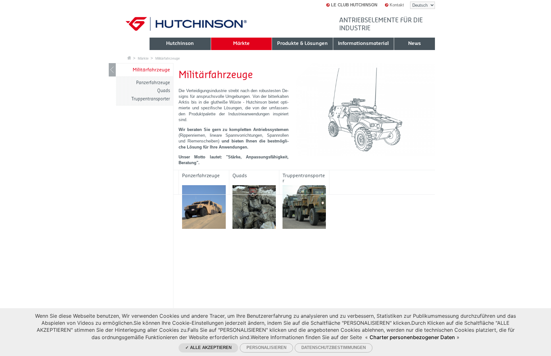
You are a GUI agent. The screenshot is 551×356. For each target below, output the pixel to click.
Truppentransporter (150, 99)
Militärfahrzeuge (167, 58)
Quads (163, 91)
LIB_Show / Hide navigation (112, 69)
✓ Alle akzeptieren (208, 347)
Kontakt (396, 5)
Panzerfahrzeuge (153, 83)
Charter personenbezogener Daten (412, 337)
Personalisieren (266, 347)
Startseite (129, 58)
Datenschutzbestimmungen (333, 347)
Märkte (143, 58)
